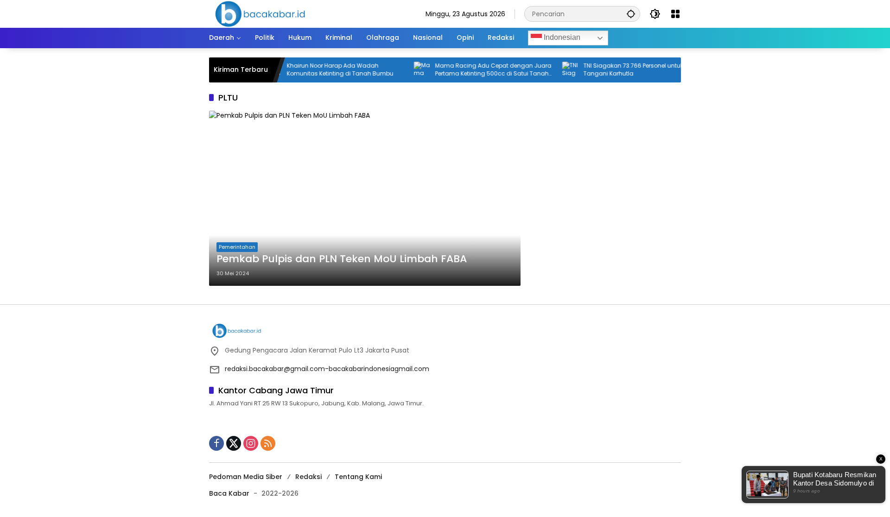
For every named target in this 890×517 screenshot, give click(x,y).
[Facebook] (216, 443)
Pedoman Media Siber (245, 476)
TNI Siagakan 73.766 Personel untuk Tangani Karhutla (622, 69)
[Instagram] (250, 443)
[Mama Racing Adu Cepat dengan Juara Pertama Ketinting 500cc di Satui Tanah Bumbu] (410, 70)
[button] (631, 13)
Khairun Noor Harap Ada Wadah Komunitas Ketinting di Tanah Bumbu (328, 69)
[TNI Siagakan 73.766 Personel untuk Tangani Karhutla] (559, 70)
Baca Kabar (229, 493)
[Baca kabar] (260, 13)
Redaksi (308, 476)
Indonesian (561, 37)
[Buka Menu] (675, 13)
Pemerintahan (237, 247)
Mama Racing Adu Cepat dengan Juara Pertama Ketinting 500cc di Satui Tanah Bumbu (482, 70)
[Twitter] (233, 443)
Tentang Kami (358, 476)
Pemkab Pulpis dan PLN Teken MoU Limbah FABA (341, 259)
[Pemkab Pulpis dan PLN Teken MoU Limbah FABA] (365, 198)
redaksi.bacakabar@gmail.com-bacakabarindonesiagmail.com (327, 368)
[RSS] (268, 443)
